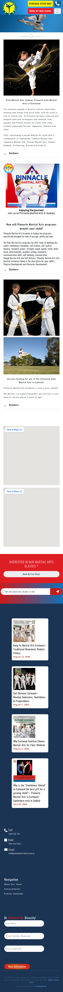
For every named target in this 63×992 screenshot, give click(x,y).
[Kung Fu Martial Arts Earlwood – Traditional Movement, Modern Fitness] (24, 631)
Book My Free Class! (40, 10)
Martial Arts (46, 139)
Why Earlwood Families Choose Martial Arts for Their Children (29, 743)
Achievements (12, 889)
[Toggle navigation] (57, 11)
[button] (31, 153)
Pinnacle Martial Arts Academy (19, 388)
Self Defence (30, 258)
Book (14, 841)
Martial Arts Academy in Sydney (25, 233)
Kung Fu (42, 145)
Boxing (29, 145)
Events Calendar (13, 893)
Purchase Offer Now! (40, 3)
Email (21, 851)
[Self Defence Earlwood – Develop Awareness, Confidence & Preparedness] (24, 679)
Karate (51, 142)
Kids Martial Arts (14, 242)
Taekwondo (24, 139)
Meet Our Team (13, 884)
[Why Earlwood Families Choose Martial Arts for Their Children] (24, 727)
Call (13, 831)
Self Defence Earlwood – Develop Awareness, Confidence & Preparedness (29, 697)
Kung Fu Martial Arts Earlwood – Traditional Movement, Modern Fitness (30, 649)
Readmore (13, 153)
